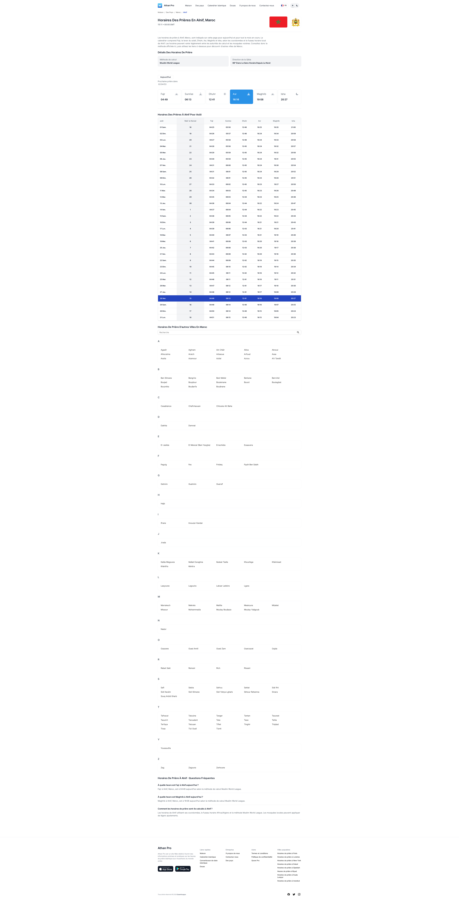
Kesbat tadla (222, 562)
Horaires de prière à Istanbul (288, 881)
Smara (275, 692)
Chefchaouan (194, 406)
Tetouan (192, 724)
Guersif (219, 484)
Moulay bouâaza (223, 609)
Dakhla (164, 425)
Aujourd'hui (165, 77)
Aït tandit (276, 358)
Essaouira (248, 445)
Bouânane (220, 386)
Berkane (247, 378)
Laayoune (165, 586)
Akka (246, 350)
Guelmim (192, 484)
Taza (246, 720)
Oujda (274, 648)
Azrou (246, 358)
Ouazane (165, 648)
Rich (218, 668)
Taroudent (193, 720)
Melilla (219, 605)
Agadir (164, 350)
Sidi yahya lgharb (224, 692)
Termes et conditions (259, 853)
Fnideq (219, 464)
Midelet (275, 605)
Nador (163, 629)
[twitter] (294, 894)
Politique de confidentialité (261, 857)
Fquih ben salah (251, 464)
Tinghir (247, 724)
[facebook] (289, 894)
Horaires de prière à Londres (288, 857)
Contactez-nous (266, 5)
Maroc (178, 12)
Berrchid (275, 378)
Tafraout (164, 715)
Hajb (163, 503)
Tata (218, 720)
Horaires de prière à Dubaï (287, 864)
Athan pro (169, 5)
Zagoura (192, 767)
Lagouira (192, 586)
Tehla (274, 720)
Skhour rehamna (251, 692)
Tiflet (218, 724)
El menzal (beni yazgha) (199, 445)
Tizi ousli (193, 728)
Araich (191, 354)
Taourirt (164, 720)
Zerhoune (220, 767)
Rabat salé (165, 668)
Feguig (164, 464)
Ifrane (163, 523)
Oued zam (221, 648)
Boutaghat (276, 382)
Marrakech (165, 605)
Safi (162, 687)
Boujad (164, 382)
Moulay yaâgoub (251, 609)
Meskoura (248, 605)
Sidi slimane (194, 692)
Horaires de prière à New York (289, 860)
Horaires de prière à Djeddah (288, 868)
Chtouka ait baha (224, 406)
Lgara (246, 586)
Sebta (191, 687)
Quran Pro (255, 860)
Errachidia (220, 445)
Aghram (192, 350)
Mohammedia (195, 609)
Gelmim (164, 484)
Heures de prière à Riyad (287, 871)
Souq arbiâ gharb (169, 696)
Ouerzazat (248, 648)
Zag (162, 767)
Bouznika (165, 386)
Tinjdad (275, 724)
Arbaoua (220, 354)
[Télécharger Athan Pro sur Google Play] (183, 869)
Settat (247, 687)
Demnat (192, 425)
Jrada (163, 542)
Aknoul (275, 350)
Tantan (247, 715)
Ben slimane (166, 378)
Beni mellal (221, 378)
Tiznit (218, 728)
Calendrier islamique (217, 5)
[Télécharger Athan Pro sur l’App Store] (165, 869)
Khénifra (164, 566)
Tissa (163, 728)
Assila (163, 358)
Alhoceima (165, 354)
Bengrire (192, 378)
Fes (190, 464)
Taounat (275, 715)
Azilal (218, 358)
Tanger (219, 715)
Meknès (192, 605)
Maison (188, 5)
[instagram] (299, 894)
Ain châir (220, 350)
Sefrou (219, 687)
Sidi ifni (275, 687)
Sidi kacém (166, 692)
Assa (274, 354)
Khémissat (276, 562)
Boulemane (221, 382)
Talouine (192, 715)
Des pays (199, 5)
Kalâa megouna (168, 562)
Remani (192, 668)
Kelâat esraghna (196, 562)
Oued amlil (193, 648)
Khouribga (248, 562)
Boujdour (193, 382)
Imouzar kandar (196, 523)
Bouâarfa (193, 386)
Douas (233, 5)
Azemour (193, 358)
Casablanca (166, 406)
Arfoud (247, 354)
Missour (164, 609)
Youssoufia (166, 748)
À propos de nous (247, 5)
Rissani (247, 668)
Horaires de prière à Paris (287, 853)
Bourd (246, 382)
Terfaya (164, 724)
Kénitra (192, 566)
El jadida (165, 445)
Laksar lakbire (223, 586)
